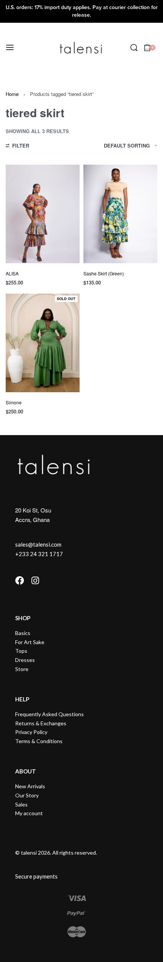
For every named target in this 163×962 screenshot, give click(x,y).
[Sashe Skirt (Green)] (120, 214)
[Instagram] (35, 580)
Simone (14, 402)
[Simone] (43, 343)
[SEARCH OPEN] (134, 48)
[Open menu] (10, 47)
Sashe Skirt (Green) (103, 273)
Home (12, 93)
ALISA (12, 273)
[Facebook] (19, 580)
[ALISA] (43, 214)
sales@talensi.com (38, 544)
